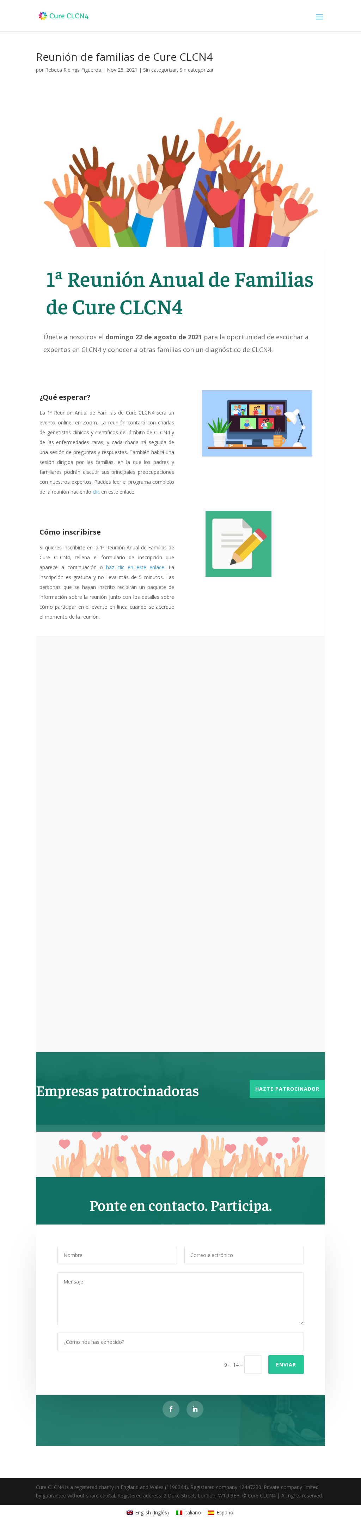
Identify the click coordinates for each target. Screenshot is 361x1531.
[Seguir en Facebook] (171, 1409)
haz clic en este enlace (135, 567)
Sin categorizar (160, 69)
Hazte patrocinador (287, 1088)
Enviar (286, 1364)
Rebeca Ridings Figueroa (73, 69)
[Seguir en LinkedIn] (194, 1409)
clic (96, 491)
